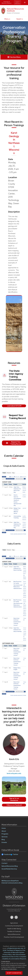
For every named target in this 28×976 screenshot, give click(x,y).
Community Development (14, 926)
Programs (5, 834)
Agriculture (14, 923)
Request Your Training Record (15, 443)
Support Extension (17, 2)
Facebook (7, 854)
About (4, 831)
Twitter (15, 854)
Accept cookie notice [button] (14, 973)
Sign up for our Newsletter (14, 799)
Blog (3, 839)
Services (5, 837)
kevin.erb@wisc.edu (14, 773)
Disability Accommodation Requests (14, 959)
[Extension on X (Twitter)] (16, 918)
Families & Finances (14, 931)
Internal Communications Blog (12, 883)
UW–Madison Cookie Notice (8, 969)
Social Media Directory (9, 869)
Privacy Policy (7, 954)
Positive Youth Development (14, 937)
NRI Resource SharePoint (10, 881)
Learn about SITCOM (14, 406)
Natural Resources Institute (15, 9)
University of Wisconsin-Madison (6, 2)
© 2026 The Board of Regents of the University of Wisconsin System (14, 950)
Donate (4, 842)
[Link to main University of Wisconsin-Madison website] (14, 899)
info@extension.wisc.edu (15, 948)
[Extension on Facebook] (12, 918)
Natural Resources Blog (10, 866)
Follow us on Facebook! (14, 805)
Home (4, 828)
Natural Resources (14, 934)
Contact (4, 863)
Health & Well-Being (14, 929)
